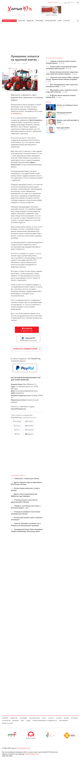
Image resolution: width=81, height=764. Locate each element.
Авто (22, 720)
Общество (30, 20)
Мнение (48, 102)
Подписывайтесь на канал (28, 339)
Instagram (30, 430)
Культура (66, 20)
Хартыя (20, 9)
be (62, 3)
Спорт (60, 20)
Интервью (74, 718)
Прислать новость (54, 2)
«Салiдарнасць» (16, 113)
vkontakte (30, 425)
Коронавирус (63, 720)
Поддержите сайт (27, 330)
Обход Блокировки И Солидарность (44, 720)
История (59, 718)
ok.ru (17, 430)
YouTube (30, 421)
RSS (17, 434)
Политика (21, 20)
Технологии (6, 720)
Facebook (18, 421)
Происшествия (50, 20)
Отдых (28, 720)
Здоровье (15, 720)
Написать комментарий (27, 349)
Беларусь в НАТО (7, 723)
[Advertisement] (22, 39)
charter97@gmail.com (32, 754)
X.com (18, 425)
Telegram (30, 434)
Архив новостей (68, 2)
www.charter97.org (24, 748)
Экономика (39, 20)
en (68, 3)
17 (38, 60)
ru (65, 3)
